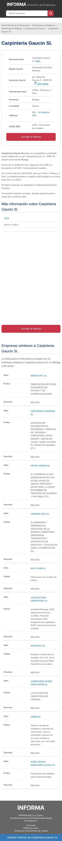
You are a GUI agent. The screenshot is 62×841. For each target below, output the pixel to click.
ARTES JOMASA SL (40, 465)
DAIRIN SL (36, 717)
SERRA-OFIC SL (39, 375)
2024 (6, 218)
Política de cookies (31, 828)
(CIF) (37, 61)
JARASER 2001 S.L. (40, 514)
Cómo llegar (42, 83)
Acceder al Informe (31, 137)
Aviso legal (31, 825)
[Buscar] (51, 13)
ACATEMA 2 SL (38, 646)
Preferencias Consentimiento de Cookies (31, 831)
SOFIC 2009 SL (38, 568)
